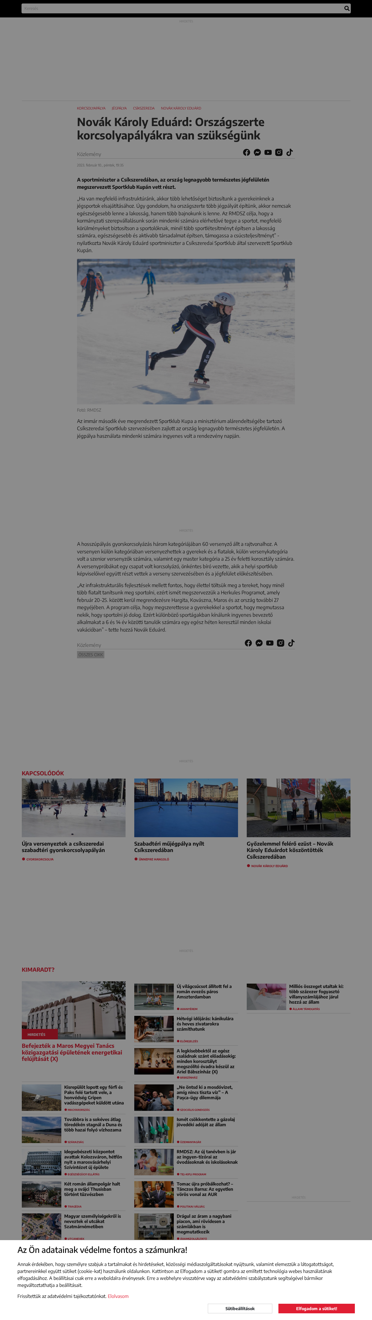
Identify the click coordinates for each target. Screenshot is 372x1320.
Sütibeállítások (240, 1308)
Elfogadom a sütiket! (316, 1308)
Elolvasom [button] (118, 1296)
